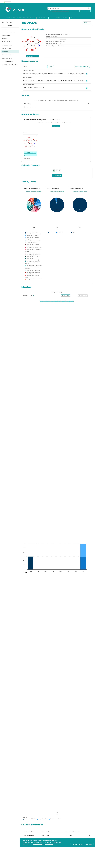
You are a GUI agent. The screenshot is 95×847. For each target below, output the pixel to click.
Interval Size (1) (27, 295)
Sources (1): (27, 103)
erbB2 (57, 10)
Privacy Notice (37, 844)
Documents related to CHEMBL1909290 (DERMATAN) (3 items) (57, 301)
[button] (37, 136)
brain (60, 10)
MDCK (62, 10)
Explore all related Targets (80, 191)
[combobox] (69, 8)
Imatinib (54, 10)
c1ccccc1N (66, 10)
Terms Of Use (49, 844)
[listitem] (10, 22)
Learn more (63, 39)
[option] (10, 31)
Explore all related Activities (33, 191)
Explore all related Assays (57, 191)
